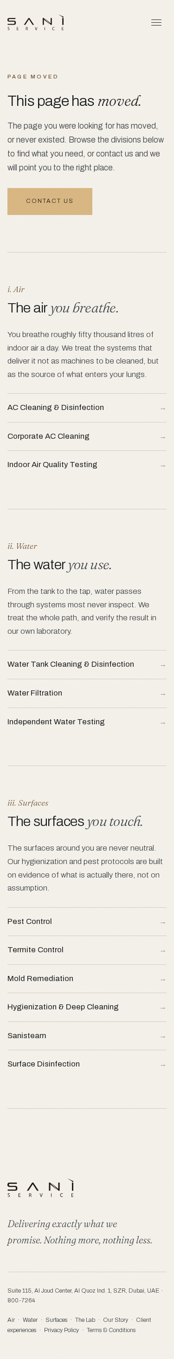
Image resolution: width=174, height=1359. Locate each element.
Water (30, 1320)
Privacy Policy (61, 1330)
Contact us (50, 201)
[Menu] (156, 22)
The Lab (85, 1320)
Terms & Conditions (111, 1330)
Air (11, 1320)
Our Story (115, 1320)
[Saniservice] (35, 22)
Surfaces (56, 1320)
